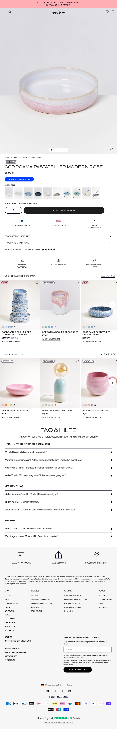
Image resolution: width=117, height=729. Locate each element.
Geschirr (9, 596)
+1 (14, 405)
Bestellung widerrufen (16, 652)
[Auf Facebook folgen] (47, 691)
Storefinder (36, 611)
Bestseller (10, 626)
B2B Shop (103, 607)
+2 (95, 327)
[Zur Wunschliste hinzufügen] (111, 149)
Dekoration (10, 611)
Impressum (10, 660)
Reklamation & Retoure (41, 603)
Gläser (8, 615)
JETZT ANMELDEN (77, 669)
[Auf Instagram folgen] (55, 691)
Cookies (8, 637)
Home (7, 158)
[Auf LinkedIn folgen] (69, 691)
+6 (14, 327)
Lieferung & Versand (40, 599)
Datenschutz (11, 656)
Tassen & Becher (12, 603)
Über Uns (103, 596)
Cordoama (36, 158)
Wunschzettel (38, 607)
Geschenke (10, 622)
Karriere (102, 603)
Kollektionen (20, 158)
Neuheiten (9, 630)
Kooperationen (105, 599)
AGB (6, 645)
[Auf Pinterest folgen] (62, 691)
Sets (7, 599)
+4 (55, 327)
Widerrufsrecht (12, 649)
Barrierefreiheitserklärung (18, 641)
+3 (55, 405)
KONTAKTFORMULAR (73, 596)
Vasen (7, 607)
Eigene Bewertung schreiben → (58, 722)
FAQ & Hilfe (36, 596)
